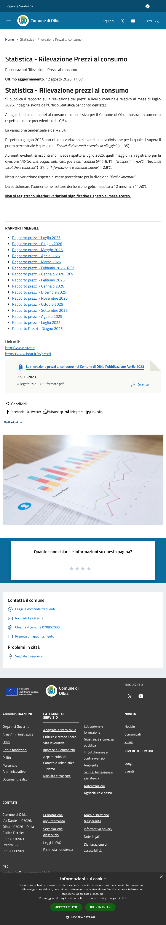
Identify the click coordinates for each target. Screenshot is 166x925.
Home (9, 39)
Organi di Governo (16, 726)
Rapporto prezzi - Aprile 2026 (36, 256)
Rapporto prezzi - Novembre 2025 (40, 298)
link (124, 898)
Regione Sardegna (19, 6)
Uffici (6, 742)
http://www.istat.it (20, 348)
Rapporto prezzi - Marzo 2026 (36, 262)
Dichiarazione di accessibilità (95, 847)
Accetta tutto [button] (66, 907)
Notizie (129, 726)
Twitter (36, 411)
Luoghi (129, 763)
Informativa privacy (98, 828)
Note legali (92, 836)
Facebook (17, 411)
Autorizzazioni (94, 785)
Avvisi (128, 742)
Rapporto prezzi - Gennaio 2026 (38, 286)
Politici (8, 757)
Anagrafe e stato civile (59, 729)
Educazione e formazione (93, 729)
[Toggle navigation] (8, 20)
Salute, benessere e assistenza (98, 775)
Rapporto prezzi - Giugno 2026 (37, 244)
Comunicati (132, 734)
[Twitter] (120, 21)
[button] (82, 917)
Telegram (76, 411)
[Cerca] (157, 20)
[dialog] (83, 898)
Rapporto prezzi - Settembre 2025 (40, 310)
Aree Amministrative (18, 734)
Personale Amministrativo (14, 768)
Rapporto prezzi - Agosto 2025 (37, 316)
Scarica (143, 384)
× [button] (161, 877)
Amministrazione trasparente (96, 818)
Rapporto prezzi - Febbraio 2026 (38, 280)
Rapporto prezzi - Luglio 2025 (36, 322)
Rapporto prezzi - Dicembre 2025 (39, 292)
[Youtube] (131, 21)
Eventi (129, 771)
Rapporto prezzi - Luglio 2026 (36, 238)
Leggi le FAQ (52, 842)
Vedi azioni (11, 422)
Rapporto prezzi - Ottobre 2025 (37, 304)
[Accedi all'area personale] (147, 6)
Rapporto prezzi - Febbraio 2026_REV (43, 268)
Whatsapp (55, 411)
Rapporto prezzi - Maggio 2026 (37, 250)
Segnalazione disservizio (53, 831)
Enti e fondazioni (15, 749)
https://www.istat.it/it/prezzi (28, 354)
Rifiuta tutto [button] (100, 907)
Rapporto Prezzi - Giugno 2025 (37, 328)
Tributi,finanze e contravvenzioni (96, 755)
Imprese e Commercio (59, 749)
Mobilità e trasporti (57, 775)
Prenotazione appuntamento (54, 818)
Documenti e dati (15, 779)
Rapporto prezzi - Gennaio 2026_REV (42, 274)
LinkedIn (96, 411)
